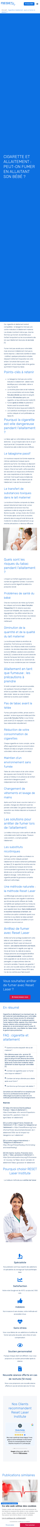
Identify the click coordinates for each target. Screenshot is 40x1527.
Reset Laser (18, 943)
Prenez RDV (29, 4)
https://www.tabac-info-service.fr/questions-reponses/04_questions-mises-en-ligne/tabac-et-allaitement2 (19, 1115)
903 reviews (23, 1453)
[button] (20, 1049)
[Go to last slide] (6, 1497)
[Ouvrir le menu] (37, 3)
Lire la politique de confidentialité (14, 1518)
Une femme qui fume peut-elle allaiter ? (21, 1086)
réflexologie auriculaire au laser (17, 896)
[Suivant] (34, 1497)
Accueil (4, 10)
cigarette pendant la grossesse (15, 877)
